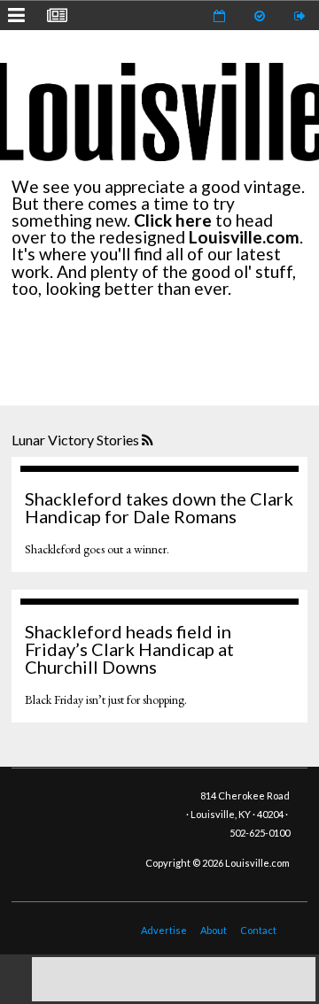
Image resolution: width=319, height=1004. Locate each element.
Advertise (164, 930)
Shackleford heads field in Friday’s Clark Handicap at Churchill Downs (129, 649)
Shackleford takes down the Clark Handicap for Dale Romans (159, 507)
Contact (258, 930)
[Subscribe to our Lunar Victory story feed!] (149, 441)
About (213, 930)
